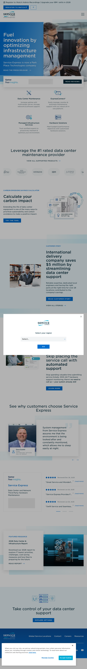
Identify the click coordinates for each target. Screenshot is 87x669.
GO (43, 346)
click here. (32, 652)
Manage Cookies (48, 658)
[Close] (72, 645)
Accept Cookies (66, 658)
